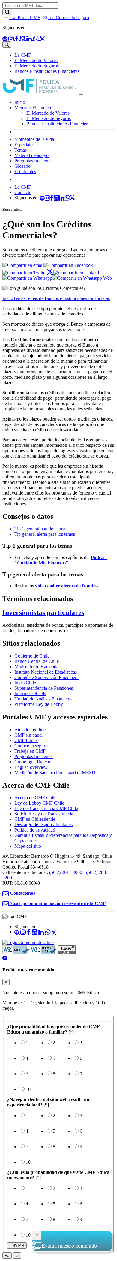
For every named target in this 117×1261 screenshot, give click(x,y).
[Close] (36, 1235)
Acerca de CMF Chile (35, 797)
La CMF (22, 55)
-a (18, 1256)
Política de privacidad (34, 829)
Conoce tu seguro (31, 745)
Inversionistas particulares (43, 612)
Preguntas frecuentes (33, 160)
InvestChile (25, 682)
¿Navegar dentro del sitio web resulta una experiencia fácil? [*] (49, 1102)
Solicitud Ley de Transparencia (43, 813)
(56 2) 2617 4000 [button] (66, 872)
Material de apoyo (31, 155)
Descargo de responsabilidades (43, 824)
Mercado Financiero (33, 107)
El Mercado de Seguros (36, 65)
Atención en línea (31, 729)
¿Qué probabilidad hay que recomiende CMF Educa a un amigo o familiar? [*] (53, 1029)
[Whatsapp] (27, 278)
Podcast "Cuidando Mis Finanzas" (60, 560)
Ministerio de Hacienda (36, 666)
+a (8, 1256)
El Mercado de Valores (36, 60)
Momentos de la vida (34, 139)
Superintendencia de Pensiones (43, 688)
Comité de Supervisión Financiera (46, 677)
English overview (31, 767)
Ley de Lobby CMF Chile (39, 803)
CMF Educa (26, 740)
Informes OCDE (30, 693)
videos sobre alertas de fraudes (66, 585)
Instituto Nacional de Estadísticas (45, 672)
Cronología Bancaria (34, 761)
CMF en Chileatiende (34, 819)
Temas (20, 150)
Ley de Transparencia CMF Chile (46, 808)
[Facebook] (68, 265)
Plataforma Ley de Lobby (38, 704)
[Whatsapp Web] (82, 278)
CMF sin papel (28, 734)
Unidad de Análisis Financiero (43, 698)
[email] (23, 265)
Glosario (22, 166)
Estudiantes (25, 171)
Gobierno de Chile (32, 655)
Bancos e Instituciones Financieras (47, 71)
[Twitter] (27, 272)
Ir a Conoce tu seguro (68, 17)
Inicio (19, 102)
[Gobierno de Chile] (28, 942)
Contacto (23, 192)
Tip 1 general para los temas (40, 528)
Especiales (24, 144)
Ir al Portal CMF (24, 17)
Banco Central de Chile (36, 661)
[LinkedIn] (77, 272)
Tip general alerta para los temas (44, 534)
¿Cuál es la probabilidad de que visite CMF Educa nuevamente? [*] (58, 1175)
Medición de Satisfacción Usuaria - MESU (54, 772)
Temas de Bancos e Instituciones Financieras (68, 298)
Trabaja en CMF (30, 751)
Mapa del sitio (27, 846)
